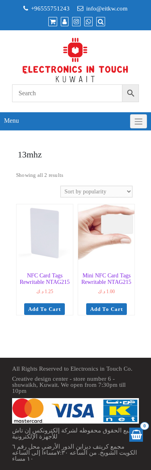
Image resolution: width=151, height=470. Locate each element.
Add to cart (44, 309)
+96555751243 (50, 8)
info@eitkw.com (107, 8)
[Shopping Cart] (136, 435)
